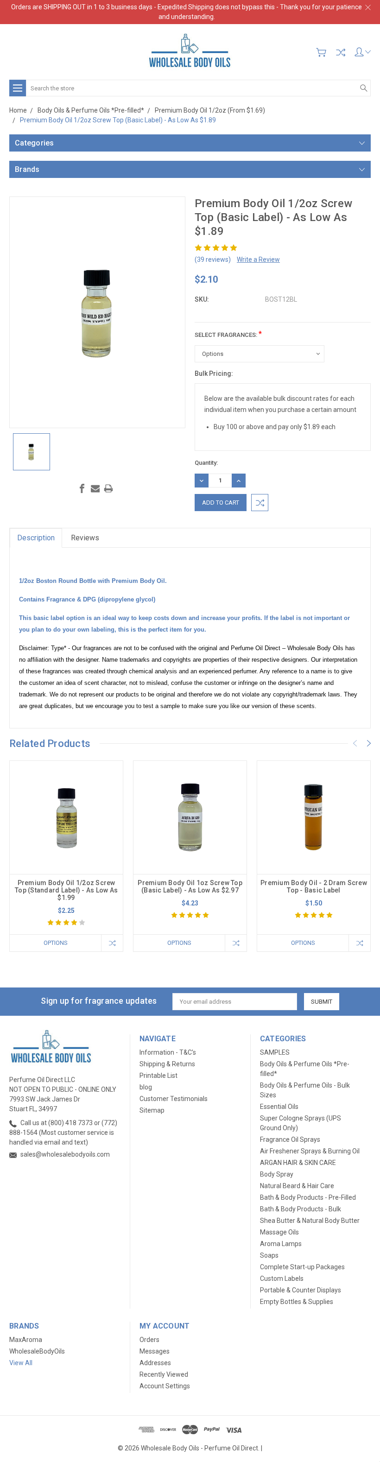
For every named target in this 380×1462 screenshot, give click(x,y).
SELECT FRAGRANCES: (228, 333)
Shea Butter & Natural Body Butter (310, 1220)
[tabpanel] (66, 856)
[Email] (95, 488)
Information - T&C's (167, 1052)
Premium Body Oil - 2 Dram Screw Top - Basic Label (313, 886)
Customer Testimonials (173, 1098)
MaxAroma (25, 1339)
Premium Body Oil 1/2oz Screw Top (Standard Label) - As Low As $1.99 (66, 890)
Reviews (85, 537)
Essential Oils (279, 1106)
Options (56, 942)
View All (20, 1363)
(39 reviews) (213, 259)
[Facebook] (82, 488)
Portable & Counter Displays (300, 1290)
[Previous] (355, 743)
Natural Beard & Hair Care (297, 1186)
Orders (149, 1339)
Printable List (158, 1075)
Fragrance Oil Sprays (290, 1139)
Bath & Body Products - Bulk (300, 1209)
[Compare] (341, 52)
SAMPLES (275, 1052)
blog (145, 1087)
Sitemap (152, 1110)
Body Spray (276, 1174)
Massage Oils (279, 1232)
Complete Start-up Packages (302, 1267)
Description (36, 537)
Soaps (269, 1255)
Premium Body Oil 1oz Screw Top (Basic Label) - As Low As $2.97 (190, 886)
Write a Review (258, 259)
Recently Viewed (163, 1374)
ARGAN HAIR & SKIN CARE (298, 1162)
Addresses (155, 1363)
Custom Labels (282, 1278)
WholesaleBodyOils (37, 1351)
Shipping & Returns (167, 1064)
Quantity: (206, 462)
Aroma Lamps (281, 1243)
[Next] (369, 743)
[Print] (108, 488)
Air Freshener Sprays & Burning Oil (310, 1151)
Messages (154, 1351)
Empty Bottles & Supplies (296, 1301)
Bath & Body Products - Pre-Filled (308, 1197)
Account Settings (164, 1386)
